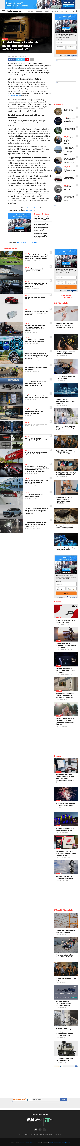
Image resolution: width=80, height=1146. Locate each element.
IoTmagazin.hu (66, 1142)
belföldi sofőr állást (14, 96)
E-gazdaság (38, 11)
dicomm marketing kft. (26, 1142)
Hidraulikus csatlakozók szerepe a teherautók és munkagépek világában (41, 218)
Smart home (63, 11)
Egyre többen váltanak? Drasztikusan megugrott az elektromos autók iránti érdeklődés (42, 236)
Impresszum (48, 1134)
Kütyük (30, 11)
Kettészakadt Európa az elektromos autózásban (41, 223)
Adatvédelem (57, 1134)
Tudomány (47, 11)
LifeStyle (55, 11)
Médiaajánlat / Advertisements (34, 1134)
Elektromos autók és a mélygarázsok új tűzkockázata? (41, 229)
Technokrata (31, 208)
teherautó (34, 242)
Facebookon (29, 210)
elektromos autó (25, 242)
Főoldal (21, 1134)
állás (18, 242)
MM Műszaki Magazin (55, 1142)
